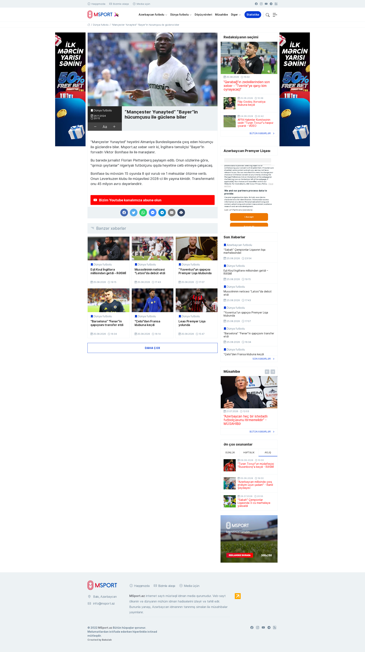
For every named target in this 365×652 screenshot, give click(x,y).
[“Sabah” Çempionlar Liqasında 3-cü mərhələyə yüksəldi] (230, 501)
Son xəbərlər (261, 358)
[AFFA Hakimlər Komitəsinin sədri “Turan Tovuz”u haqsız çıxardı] (230, 121)
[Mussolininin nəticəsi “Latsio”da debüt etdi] (153, 248)
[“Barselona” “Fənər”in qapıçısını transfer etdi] (108, 300)
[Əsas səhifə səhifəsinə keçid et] (88, 25)
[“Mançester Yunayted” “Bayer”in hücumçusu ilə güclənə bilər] (152, 69)
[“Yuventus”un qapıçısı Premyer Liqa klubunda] (196, 248)
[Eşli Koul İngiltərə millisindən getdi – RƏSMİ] (108, 248)
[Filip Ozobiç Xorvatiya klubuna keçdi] (230, 103)
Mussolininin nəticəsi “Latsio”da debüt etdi (150, 271)
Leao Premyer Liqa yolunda (192, 323)
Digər (234, 14)
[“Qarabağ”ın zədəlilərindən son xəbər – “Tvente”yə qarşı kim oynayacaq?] (249, 58)
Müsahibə (221, 14)
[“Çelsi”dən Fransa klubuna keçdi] (153, 300)
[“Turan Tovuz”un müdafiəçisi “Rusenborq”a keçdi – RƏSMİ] (230, 465)
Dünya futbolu (179, 14)
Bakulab (107, 639)
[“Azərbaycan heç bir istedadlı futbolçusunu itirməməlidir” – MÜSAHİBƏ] (249, 392)
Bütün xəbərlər (260, 133)
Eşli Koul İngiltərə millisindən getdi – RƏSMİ (108, 271)
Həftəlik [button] (249, 452)
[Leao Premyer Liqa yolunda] (196, 300)
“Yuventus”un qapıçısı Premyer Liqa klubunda (195, 271)
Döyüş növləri (203, 14)
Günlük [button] (230, 452)
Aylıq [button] (268, 452)
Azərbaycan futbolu (151, 14)
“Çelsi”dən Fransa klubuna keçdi (147, 323)
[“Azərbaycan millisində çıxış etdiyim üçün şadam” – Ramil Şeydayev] (230, 483)
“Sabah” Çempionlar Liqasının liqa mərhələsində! (244, 251)
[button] (267, 14)
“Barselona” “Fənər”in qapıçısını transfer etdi (106, 323)
